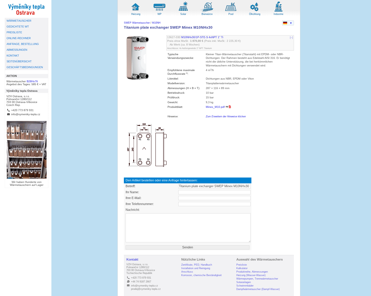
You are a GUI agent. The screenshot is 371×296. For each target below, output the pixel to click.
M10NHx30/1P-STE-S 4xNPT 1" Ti (202, 37)
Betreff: (130, 186)
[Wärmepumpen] (159, 11)
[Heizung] (135, 11)
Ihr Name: (132, 192)
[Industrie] (278, 11)
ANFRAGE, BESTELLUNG (23, 44)
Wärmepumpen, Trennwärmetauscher (257, 278)
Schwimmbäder (245, 285)
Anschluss (187, 271)
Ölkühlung (254, 14)
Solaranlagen (243, 282)
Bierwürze (207, 14)
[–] (291, 37)
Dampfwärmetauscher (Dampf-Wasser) (258, 289)
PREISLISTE (14, 32)
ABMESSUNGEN (17, 49)
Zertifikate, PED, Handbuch (196, 264)
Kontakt (132, 259)
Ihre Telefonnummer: (140, 204)
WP (159, 14)
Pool (230, 14)
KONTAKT (13, 55)
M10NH (156, 22)
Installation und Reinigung (195, 268)
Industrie (278, 14)
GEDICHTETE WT (18, 26)
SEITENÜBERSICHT (19, 61)
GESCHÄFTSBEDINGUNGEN (25, 67)
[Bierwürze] (207, 11)
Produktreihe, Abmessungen (252, 271)
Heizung (135, 14)
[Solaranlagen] (183, 11)
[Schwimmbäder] (231, 11)
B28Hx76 (32, 81)
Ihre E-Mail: (133, 198)
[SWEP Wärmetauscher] (26, 9)
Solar (183, 14)
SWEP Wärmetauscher (137, 22)
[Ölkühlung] (254, 11)
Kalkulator (242, 268)
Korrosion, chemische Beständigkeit (201, 275)
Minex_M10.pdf (215, 107)
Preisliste (241, 264)
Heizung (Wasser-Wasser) (250, 275)
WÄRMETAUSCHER (19, 20)
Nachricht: (133, 209)
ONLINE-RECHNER (19, 38)
